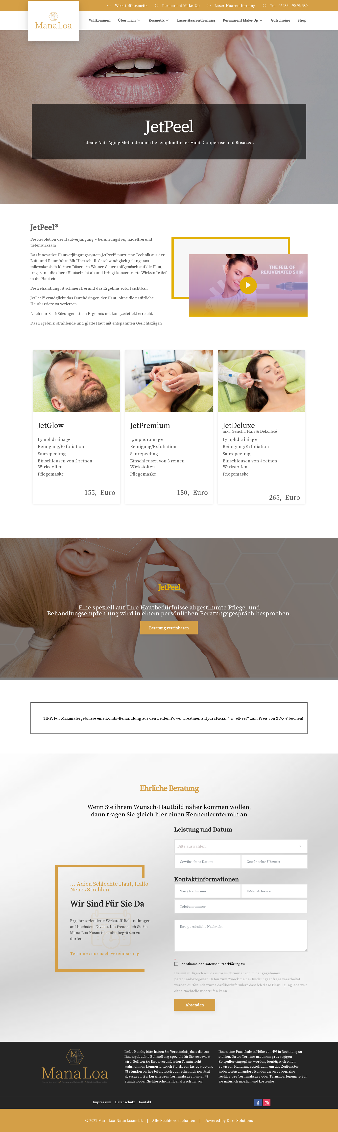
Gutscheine (280, 20)
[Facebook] (258, 1102)
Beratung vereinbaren (169, 627)
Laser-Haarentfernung (196, 20)
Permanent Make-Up (240, 20)
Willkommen (100, 20)
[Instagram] (266, 1102)
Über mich (127, 20)
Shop (302, 20)
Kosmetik (156, 20)
